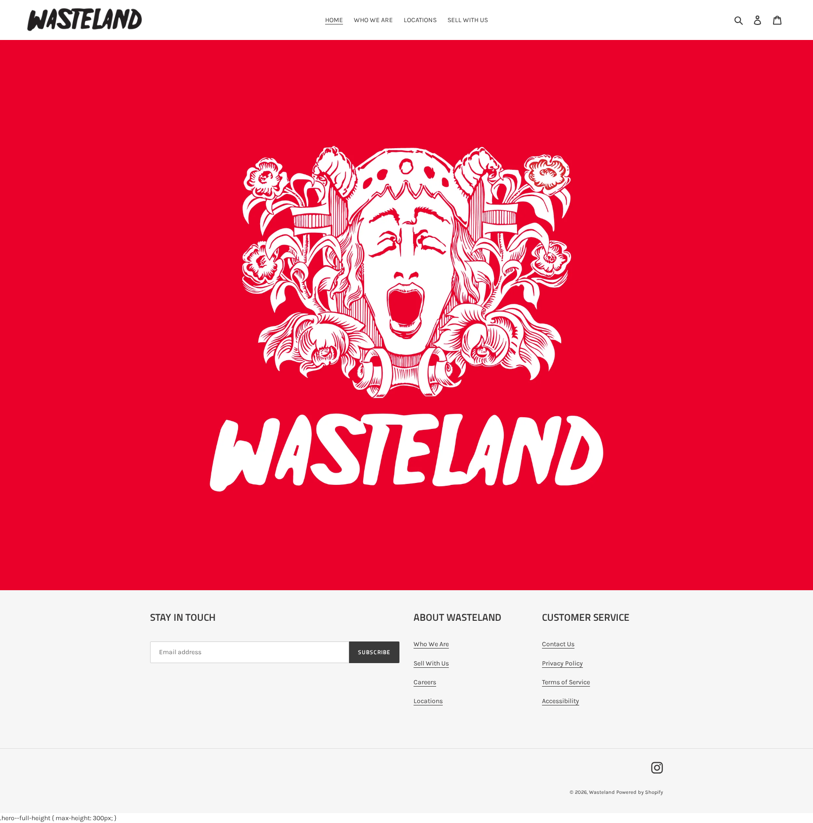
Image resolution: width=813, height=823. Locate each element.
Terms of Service (566, 682)
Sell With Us (431, 663)
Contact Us (558, 644)
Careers (425, 682)
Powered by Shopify (639, 792)
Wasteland (602, 792)
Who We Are (431, 644)
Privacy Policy (562, 663)
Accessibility (560, 701)
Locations (428, 701)
